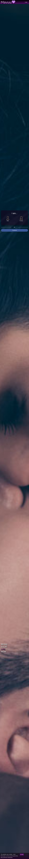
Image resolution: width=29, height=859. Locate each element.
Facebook (14, 230)
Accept (21, 854)
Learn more (26, 855)
